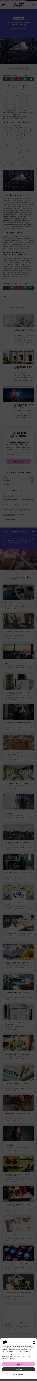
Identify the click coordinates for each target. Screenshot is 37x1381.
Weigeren (18, 1369)
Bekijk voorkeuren (18, 1374)
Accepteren (18, 1364)
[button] (34, 1342)
